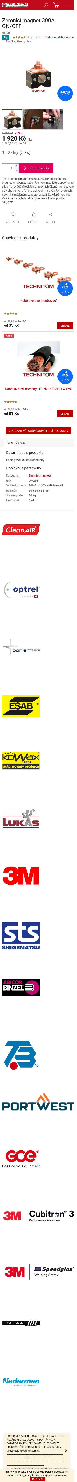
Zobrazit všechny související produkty (38, 430)
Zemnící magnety (40, 475)
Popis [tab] (9, 442)
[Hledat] (46, 5)
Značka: (19, 41)
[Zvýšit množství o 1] (17, 166)
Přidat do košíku (39, 168)
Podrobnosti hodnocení (60, 37)
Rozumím (37, 1479)
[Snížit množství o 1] (17, 170)
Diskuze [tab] (20, 442)
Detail (65, 325)
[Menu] (68, 5)
